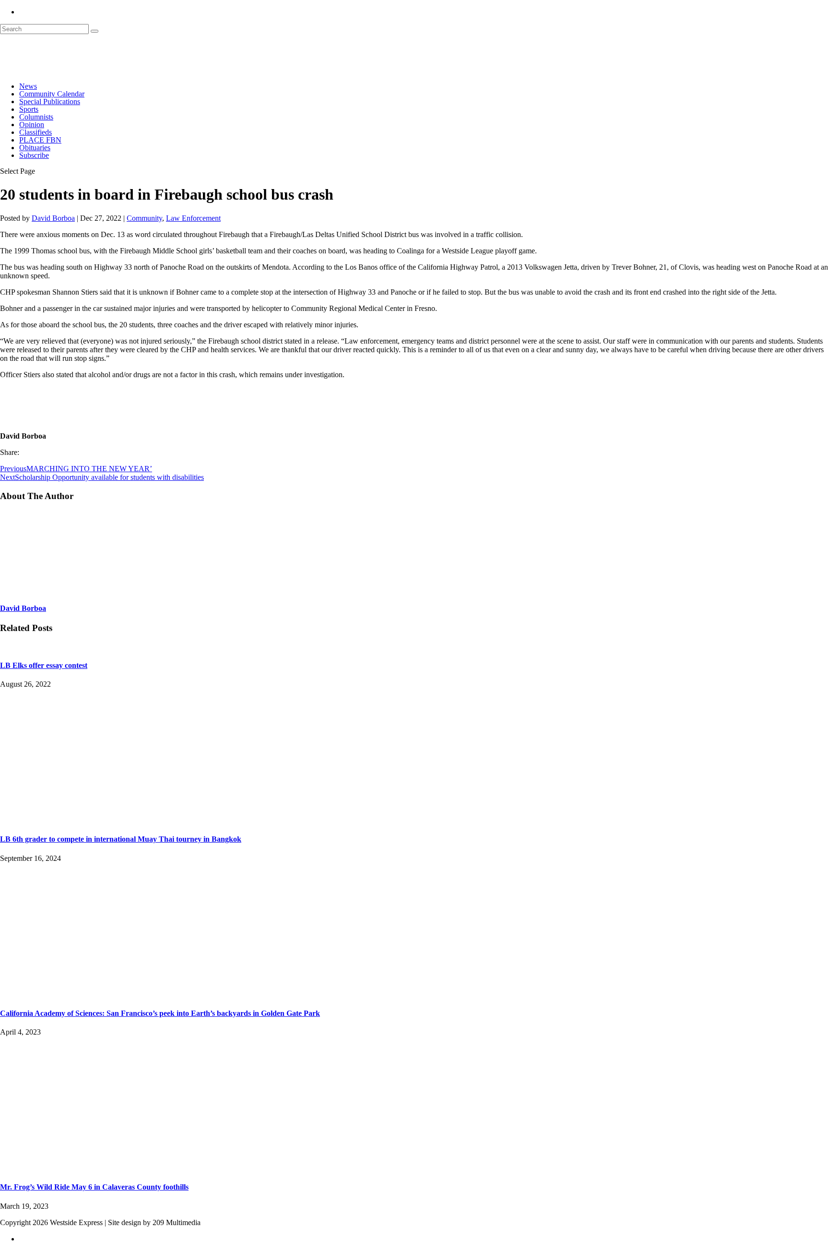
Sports (28, 109)
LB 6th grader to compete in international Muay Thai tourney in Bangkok (120, 839)
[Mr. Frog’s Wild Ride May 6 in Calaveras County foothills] (105, 1168)
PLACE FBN (40, 140)
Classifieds (35, 132)
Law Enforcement (193, 218)
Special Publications (49, 101)
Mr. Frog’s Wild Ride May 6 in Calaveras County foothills (94, 1187)
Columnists (36, 117)
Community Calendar (51, 94)
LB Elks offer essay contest (43, 665)
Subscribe (34, 155)
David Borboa (53, 218)
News (28, 86)
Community (144, 218)
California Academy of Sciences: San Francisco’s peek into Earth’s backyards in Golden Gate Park (160, 1013)
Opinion (31, 124)
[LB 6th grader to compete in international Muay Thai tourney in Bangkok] (105, 820)
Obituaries (34, 147)
